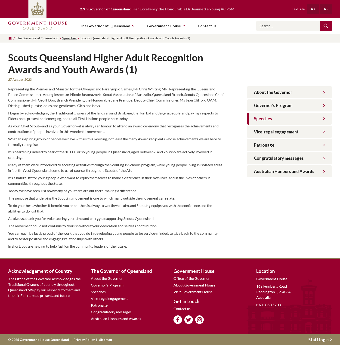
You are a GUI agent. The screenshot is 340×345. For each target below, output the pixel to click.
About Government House (194, 285)
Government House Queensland (37, 26)
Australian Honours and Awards (284, 171)
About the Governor (273, 92)
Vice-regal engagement (276, 131)
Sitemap (105, 340)
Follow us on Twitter (188, 319)
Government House (164, 26)
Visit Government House (193, 292)
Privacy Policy (84, 340)
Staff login (318, 339)
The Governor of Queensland (105, 26)
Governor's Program (273, 105)
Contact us (182, 308)
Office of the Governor (191, 278)
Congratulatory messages (279, 158)
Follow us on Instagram (199, 319)
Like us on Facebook (177, 319)
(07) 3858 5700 (268, 304)
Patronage (264, 145)
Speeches (263, 118)
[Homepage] (10, 38)
